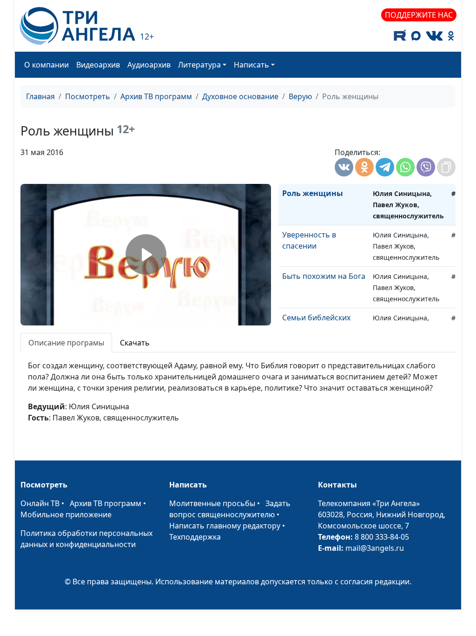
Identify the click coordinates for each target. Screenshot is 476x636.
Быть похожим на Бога (323, 276)
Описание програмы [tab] (66, 343)
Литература (199, 65)
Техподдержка (195, 537)
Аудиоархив (149, 65)
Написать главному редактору (224, 526)
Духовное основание (240, 96)
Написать (251, 65)
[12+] (77, 26)
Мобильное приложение (66, 514)
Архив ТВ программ (156, 96)
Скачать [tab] (135, 343)
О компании (46, 65)
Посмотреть (87, 96)
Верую (300, 96)
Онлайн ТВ (40, 503)
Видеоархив (98, 65)
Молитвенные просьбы (212, 503)
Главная (40, 96)
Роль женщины (312, 193)
